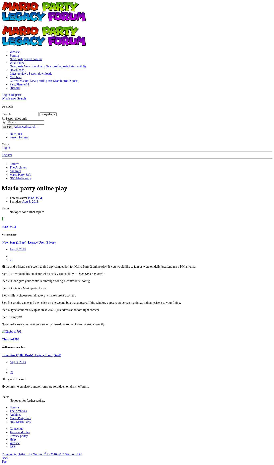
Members (15, 77)
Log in (6, 147)
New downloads (34, 66)
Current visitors (19, 80)
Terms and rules (20, 432)
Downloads (17, 70)
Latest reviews (19, 73)
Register (7, 155)
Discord (15, 88)
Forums (14, 55)
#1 (11, 259)
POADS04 (35, 198)
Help (13, 439)
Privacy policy (19, 436)
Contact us (16, 428)
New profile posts (57, 66)
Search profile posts (65, 80)
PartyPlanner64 (19, 84)
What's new (17, 62)
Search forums (33, 59)
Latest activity (77, 66)
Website (15, 52)
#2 (11, 372)
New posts (16, 59)
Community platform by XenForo (42, 454)
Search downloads (40, 73)
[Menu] (3, 25)
